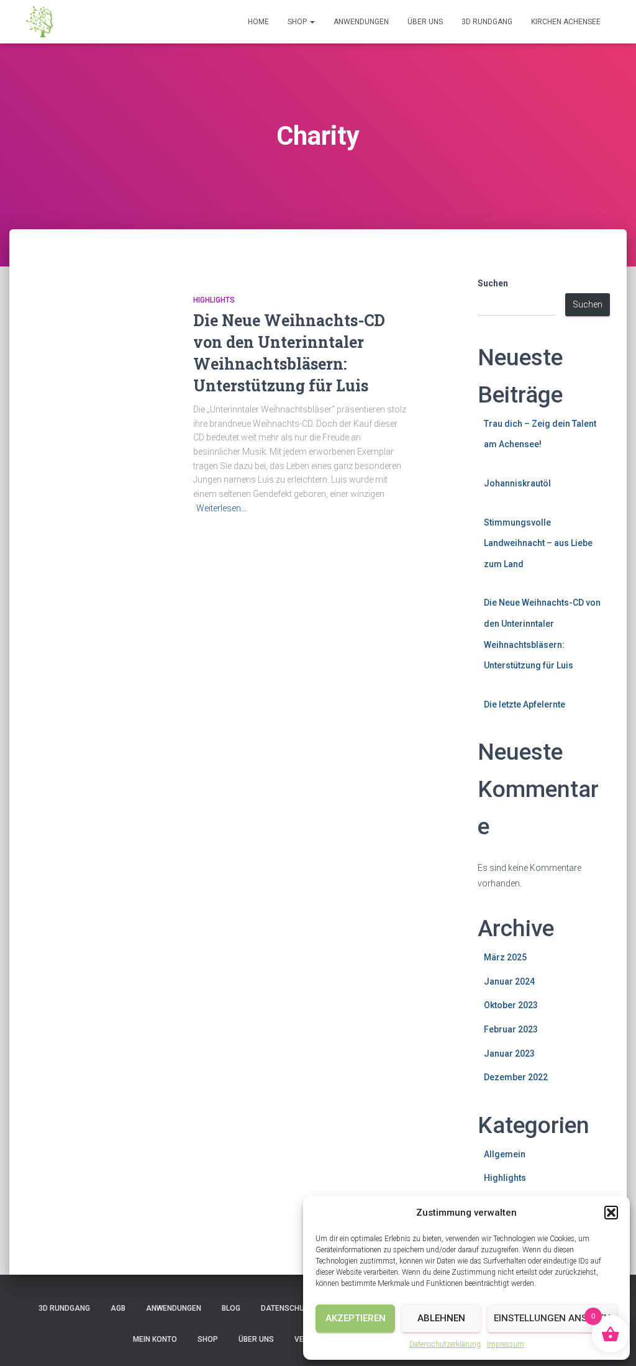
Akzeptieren (355, 1318)
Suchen (493, 283)
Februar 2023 (511, 1029)
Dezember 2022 (516, 1077)
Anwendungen (361, 21)
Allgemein (504, 1154)
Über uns (425, 21)
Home (258, 21)
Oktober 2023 (511, 1005)
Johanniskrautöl (517, 483)
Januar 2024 (509, 981)
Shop (298, 21)
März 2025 (505, 957)
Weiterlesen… (221, 508)
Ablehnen (441, 1318)
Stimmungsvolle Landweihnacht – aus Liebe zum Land (538, 543)
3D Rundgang (486, 21)
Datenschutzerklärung (445, 1344)
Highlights (214, 300)
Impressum (505, 1344)
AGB (118, 1308)
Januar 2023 (509, 1054)
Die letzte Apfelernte (524, 704)
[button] (611, 1212)
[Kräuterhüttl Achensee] (39, 21)
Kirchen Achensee (566, 21)
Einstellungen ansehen (552, 1318)
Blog (231, 1308)
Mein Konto (155, 1339)
